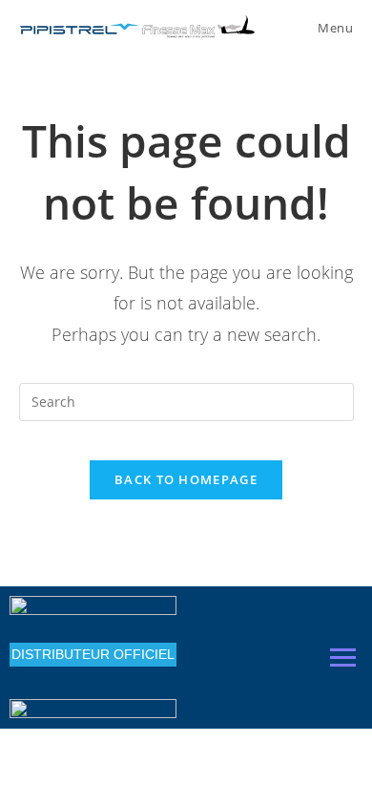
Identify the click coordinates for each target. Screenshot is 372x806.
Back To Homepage (186, 479)
